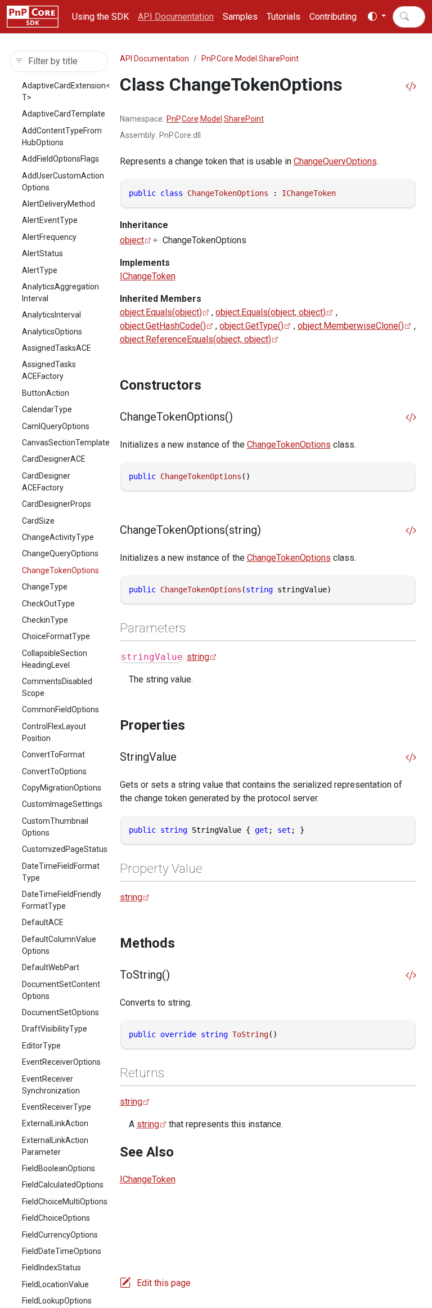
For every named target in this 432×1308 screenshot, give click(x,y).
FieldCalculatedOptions (63, 1184)
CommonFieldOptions (60, 709)
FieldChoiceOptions (56, 1217)
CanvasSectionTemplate (66, 442)
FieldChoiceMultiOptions (64, 1201)
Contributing (333, 16)
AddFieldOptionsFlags (60, 158)
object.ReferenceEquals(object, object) (195, 339)
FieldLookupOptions (57, 1300)
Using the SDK (100, 16)
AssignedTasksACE (56, 347)
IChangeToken (148, 276)
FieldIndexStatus (51, 1267)
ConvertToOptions (54, 771)
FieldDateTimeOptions (61, 1251)
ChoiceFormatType (56, 636)
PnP (173, 118)
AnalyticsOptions (52, 331)
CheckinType (45, 619)
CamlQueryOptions (55, 426)
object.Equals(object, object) (270, 312)
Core (190, 118)
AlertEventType (50, 220)
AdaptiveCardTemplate (63, 113)
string (198, 656)
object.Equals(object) (161, 312)
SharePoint (244, 118)
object (132, 240)
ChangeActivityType (58, 537)
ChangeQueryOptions (60, 553)
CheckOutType (48, 603)
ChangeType (45, 586)
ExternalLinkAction (55, 1123)
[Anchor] (210, 385)
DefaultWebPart (50, 967)
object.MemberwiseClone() (351, 325)
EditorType (41, 1045)
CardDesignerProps (56, 503)
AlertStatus (42, 253)
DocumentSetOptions (60, 1012)
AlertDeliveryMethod (58, 203)
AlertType (39, 270)
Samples (240, 16)
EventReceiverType (56, 1106)
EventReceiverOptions (61, 1061)
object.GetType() (251, 325)
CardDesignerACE (54, 458)
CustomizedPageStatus (64, 849)
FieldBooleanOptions (58, 1168)
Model (211, 118)
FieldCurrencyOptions (60, 1234)
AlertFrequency (49, 237)
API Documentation (176, 16)
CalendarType (47, 409)
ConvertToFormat (53, 754)
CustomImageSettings (62, 804)
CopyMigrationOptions (61, 787)
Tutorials (283, 16)
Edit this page (164, 1283)
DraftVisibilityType (54, 1028)
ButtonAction (45, 393)
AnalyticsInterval (51, 314)
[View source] (411, 87)
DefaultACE (43, 922)
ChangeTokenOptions (60, 570)
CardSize (38, 520)
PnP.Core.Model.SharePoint (250, 58)
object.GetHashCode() (163, 325)
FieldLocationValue (55, 1284)
